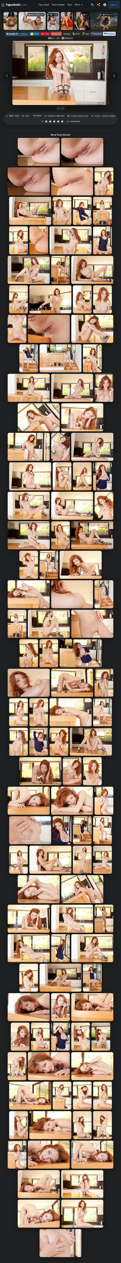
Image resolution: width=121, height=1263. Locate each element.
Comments (75, 121)
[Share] (98, 4)
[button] (105, 4)
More (77, 4)
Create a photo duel (79, 115)
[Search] (92, 4)
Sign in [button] (113, 4)
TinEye (97, 115)
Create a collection (56, 116)
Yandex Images (108, 115)
